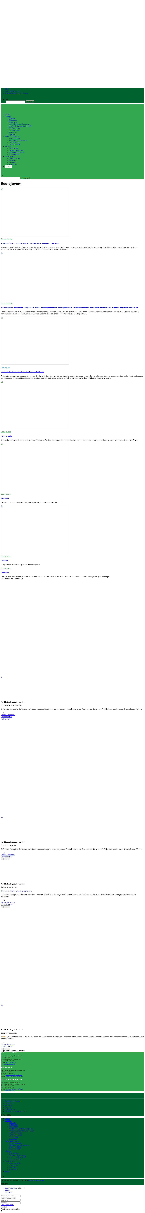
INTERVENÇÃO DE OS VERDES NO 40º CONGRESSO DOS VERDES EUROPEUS (30, 243)
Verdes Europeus (12, 91)
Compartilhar (6, 717)
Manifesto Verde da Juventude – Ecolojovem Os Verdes (22, 372)
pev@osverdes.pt (11, 1062)
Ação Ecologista (11, 36)
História (9, 16)
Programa (10, 21)
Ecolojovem (10, 60)
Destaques (5, 368)
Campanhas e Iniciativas (16, 40)
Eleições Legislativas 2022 (16, 1111)
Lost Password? (7, 1205)
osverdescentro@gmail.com (14, 1076)
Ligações (10, 33)
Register (8, 1192)
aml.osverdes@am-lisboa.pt (14, 1089)
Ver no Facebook (8, 715)
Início (7, 12)
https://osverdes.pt (9, 1064)
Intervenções (12, 56)
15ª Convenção (12, 29)
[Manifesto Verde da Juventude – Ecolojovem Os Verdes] (35, 364)
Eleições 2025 (12, 42)
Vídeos (8, 48)
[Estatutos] (35, 490)
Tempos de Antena (14, 52)
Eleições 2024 (12, 44)
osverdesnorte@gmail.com (14, 1075)
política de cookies (36, 1180)
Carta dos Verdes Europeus (17, 23)
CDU (7, 89)
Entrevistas (11, 50)
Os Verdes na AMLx (9, 1090)
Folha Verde (10, 1109)
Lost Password (11, 1188)
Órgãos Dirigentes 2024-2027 (18, 25)
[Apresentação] (35, 428)
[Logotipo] (35, 553)
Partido (8, 14)
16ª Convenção (12, 27)
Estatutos (10, 18)
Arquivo (8, 1105)
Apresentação (12, 62)
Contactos (10, 31)
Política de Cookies (13, 1101)
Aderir (8, 71)
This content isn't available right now (16, 891)
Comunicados (12, 38)
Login (7, 1190)
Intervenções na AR (14, 54)
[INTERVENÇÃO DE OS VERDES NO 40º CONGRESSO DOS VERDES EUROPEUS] (35, 235)
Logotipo (10, 66)
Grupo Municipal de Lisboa (16, 93)
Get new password (8, 1198)
